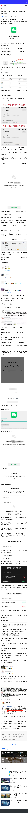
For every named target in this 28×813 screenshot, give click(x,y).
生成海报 (5, 748)
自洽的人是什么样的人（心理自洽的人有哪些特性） (18, 794)
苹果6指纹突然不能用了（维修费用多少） (18, 779)
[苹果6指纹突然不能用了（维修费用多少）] (5, 780)
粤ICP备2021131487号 (21, 811)
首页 (2, 8)
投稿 (15, 16)
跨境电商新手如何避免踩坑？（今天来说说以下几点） (18, 801)
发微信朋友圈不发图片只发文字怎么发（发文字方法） (18, 786)
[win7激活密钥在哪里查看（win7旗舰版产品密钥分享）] (5, 773)
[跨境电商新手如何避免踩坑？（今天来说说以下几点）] (5, 803)
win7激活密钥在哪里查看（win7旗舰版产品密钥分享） (18, 772)
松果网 (2, 16)
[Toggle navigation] (26, 5)
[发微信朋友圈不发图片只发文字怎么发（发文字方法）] (5, 788)
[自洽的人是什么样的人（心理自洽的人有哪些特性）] (5, 795)
